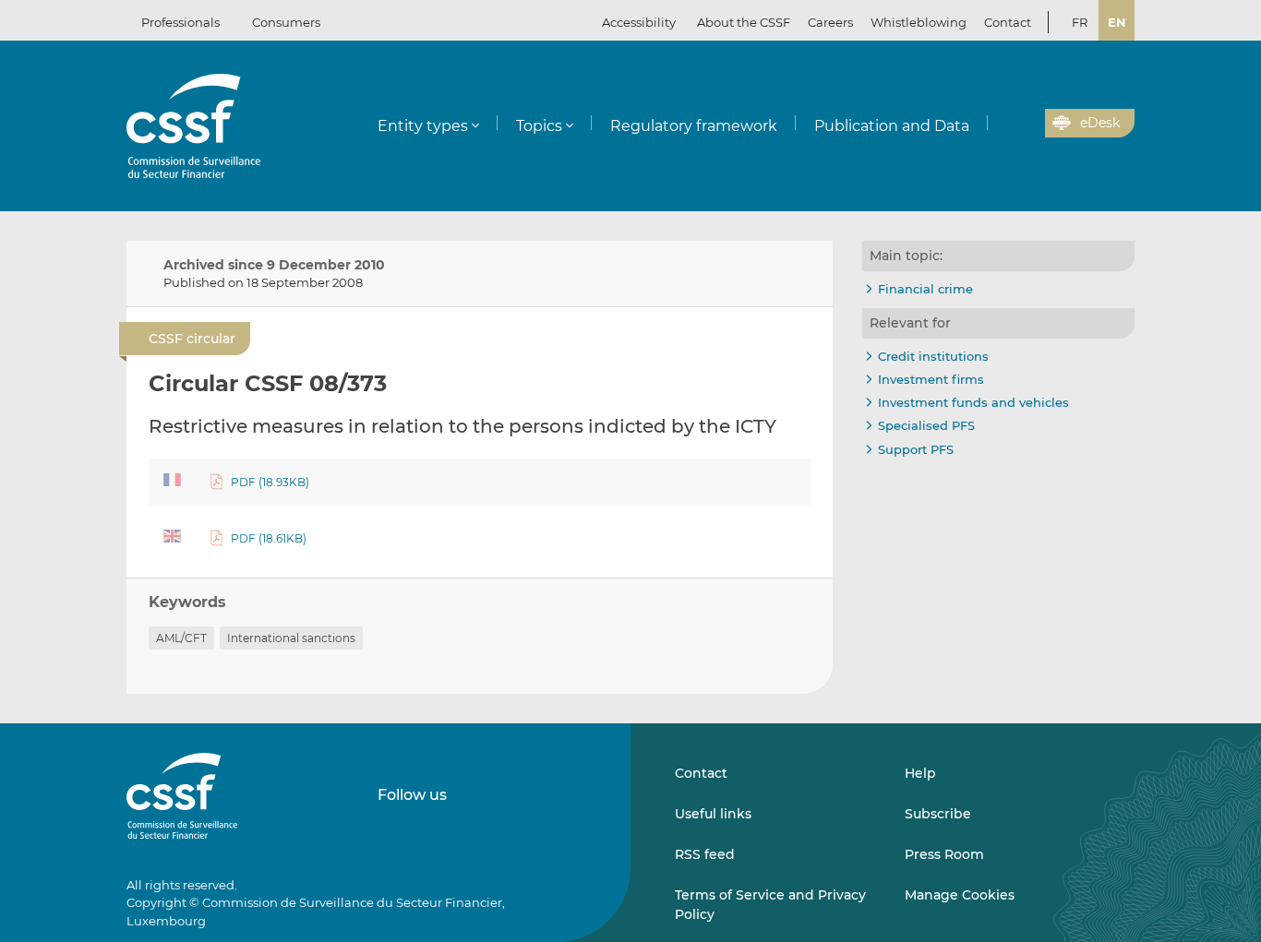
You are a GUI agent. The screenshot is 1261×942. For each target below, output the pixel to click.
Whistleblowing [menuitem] (919, 22)
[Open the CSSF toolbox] (1024, 123)
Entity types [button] (423, 126)
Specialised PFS (926, 425)
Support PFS (916, 449)
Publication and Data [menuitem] (891, 126)
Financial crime (925, 288)
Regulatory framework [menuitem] (693, 126)
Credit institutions (933, 356)
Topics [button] (539, 126)
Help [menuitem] (920, 773)
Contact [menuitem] (1007, 22)
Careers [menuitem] (830, 22)
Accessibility (639, 22)
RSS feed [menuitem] (705, 854)
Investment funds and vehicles (973, 402)
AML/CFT (181, 638)
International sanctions (291, 638)
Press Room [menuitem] (944, 854)
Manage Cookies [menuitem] (960, 895)
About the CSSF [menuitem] (743, 22)
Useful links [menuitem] (713, 813)
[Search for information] (1002, 123)
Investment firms (931, 379)
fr (1079, 22)
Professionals (180, 22)
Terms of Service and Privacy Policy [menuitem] (770, 904)
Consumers (286, 22)
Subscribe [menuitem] (938, 813)
